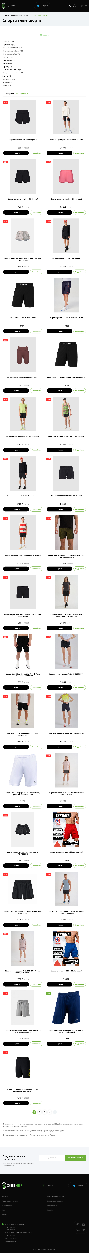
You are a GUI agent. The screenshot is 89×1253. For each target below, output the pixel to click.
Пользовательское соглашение (55, 1201)
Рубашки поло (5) (9, 60)
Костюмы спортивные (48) (12, 70)
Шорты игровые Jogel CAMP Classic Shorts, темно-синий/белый (66, 1031)
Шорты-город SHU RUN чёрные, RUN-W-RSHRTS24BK (23, 853)
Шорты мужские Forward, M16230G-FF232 (66, 318)
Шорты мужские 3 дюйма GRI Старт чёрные (66, 436)
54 (84, 843)
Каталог (50, 1185)
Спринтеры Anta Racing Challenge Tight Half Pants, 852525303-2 (66, 556)
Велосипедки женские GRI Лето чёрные (22, 436)
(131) (13, 48)
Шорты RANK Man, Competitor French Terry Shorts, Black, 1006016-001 (23, 675)
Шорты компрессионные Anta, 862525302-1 (66, 733)
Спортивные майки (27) (11, 54)
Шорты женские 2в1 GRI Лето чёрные (66, 258)
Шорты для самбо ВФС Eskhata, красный (66, 852)
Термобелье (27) (9, 45)
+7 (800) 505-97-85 (10, 1229)
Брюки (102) (7, 85)
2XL (29, 546)
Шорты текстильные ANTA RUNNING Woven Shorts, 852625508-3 (66, 912)
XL (72, 131)
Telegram (45, 5)
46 (68, 843)
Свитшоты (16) (8, 57)
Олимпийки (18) (8, 63)
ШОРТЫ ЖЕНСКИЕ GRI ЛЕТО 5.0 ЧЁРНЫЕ (66, 496)
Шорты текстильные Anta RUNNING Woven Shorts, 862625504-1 (22, 972)
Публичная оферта (52, 1205)
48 (72, 843)
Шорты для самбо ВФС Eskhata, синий (66, 971)
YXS (60, 368)
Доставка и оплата (7, 1205)
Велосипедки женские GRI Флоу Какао (23, 377)
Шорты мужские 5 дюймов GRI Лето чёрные (23, 555)
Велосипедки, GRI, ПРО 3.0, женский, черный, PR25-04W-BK (22, 615)
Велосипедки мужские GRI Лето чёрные (66, 140)
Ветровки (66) (8, 82)
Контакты (4, 1214)
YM (68, 368)
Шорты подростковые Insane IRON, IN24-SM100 (66, 377)
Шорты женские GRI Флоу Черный (23, 140)
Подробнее (36, 153)
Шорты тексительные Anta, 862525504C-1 (66, 674)
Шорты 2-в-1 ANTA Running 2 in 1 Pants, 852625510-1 (23, 734)
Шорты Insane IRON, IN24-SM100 (22, 318)
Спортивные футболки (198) (13, 51)
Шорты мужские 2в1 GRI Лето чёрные (22, 496)
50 (76, 843)
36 (52, 843)
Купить (17, 153)
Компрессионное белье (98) (13, 73)
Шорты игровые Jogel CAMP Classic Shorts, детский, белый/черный (23, 794)
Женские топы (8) (9, 79)
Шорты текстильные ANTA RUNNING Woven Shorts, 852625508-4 (22, 1031)
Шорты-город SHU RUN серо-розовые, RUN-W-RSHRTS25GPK (22, 259)
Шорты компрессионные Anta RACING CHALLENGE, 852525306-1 (22, 1090)
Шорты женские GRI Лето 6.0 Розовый (66, 199)
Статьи (3, 1210)
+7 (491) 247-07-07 (10, 1235)
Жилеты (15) (7, 76)
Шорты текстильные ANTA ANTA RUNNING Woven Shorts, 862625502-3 (66, 615)
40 (60, 843)
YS (64, 368)
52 (80, 843)
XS (60, 249)
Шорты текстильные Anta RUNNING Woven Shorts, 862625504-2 (66, 794)
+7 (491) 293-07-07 (10, 1227)
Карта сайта (50, 1210)
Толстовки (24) (8, 41)
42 (62, 962)
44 (64, 843)
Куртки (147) (7, 67)
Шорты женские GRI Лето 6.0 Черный (23, 199)
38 (56, 843)
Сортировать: (10, 94)
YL (72, 368)
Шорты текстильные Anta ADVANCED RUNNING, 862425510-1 (23, 912)
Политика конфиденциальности (55, 1196)
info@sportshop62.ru (10, 1241)
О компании (5, 1196)
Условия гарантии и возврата (9, 1201)
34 (48, 843)
